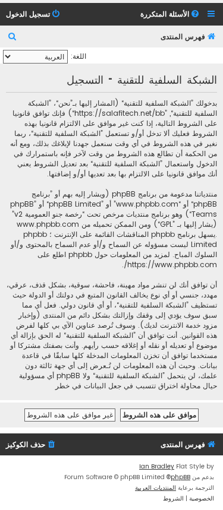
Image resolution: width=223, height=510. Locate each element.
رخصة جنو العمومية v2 (48, 214)
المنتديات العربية (155, 487)
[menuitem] (170, 15)
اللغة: (78, 56)
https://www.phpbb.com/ (170, 264)
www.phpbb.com (48, 224)
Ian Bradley (156, 466)
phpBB (180, 477)
